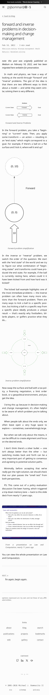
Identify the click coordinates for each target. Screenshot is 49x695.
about (8, 627)
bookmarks (40, 633)
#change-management (26, 49)
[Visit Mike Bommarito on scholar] (31, 660)
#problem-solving (17, 52)
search (40, 627)
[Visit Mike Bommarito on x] (27, 660)
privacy (36, 690)
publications (8, 633)
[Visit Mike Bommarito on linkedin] (22, 660)
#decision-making (9, 49)
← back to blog (8, 16)
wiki (9, 639)
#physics (5, 52)
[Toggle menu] (3, 7)
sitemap (22, 690)
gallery (24, 639)
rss (10, 690)
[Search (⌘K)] (45, 7)
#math (37, 49)
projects (24, 633)
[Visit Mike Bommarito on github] (17, 660)
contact (40, 639)
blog (24, 627)
